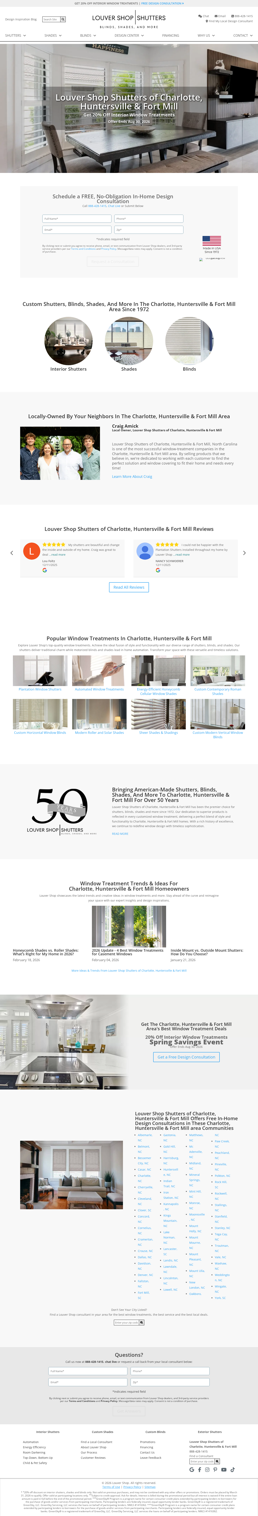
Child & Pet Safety (35, 1463)
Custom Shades (102, 1432)
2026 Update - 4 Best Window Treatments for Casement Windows (127, 952)
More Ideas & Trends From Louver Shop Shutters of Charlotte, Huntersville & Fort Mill (129, 970)
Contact (241, 35)
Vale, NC (220, 1257)
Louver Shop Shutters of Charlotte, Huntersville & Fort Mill (177, 430)
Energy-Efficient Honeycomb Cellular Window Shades (158, 691)
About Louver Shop (93, 1447)
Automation (31, 1442)
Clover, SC (144, 1210)
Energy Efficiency (34, 1447)
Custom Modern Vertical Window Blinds (218, 734)
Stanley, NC (222, 1228)
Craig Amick (125, 426)
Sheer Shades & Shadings (158, 732)
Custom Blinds (155, 1432)
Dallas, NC (145, 1257)
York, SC (220, 1298)
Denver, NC (145, 1275)
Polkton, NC (222, 1176)
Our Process (89, 1452)
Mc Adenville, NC (196, 1152)
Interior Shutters (68, 369)
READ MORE (120, 834)
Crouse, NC (145, 1251)
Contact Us (147, 1452)
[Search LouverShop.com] (141, 1322)
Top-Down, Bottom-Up (38, 1458)
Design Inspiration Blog (21, 19)
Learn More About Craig (132, 476)
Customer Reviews (93, 1458)
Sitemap (150, 1487)
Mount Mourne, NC (195, 1242)
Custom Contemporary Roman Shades (218, 691)
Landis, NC (170, 1260)
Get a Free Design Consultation (186, 1057)
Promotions (147, 1442)
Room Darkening (34, 1452)
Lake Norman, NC (169, 1237)
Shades (51, 35)
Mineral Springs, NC (194, 1180)
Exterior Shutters (210, 1432)
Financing (170, 35)
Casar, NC (144, 1169)
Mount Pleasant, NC (195, 1259)
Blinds (86, 35)
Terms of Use (111, 1487)
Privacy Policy (108, 249)
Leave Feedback (150, 1458)
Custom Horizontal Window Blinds (40, 732)
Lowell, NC (170, 1289)
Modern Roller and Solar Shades (99, 732)
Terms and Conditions (83, 249)
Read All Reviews (129, 587)
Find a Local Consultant (96, 1442)
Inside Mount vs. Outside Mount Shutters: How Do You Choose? (207, 952)
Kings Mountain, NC (170, 1220)
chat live (111, 1362)
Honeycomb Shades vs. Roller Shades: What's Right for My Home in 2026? (46, 952)
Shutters (13, 35)
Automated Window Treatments (99, 689)
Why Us (204, 35)
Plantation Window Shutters (40, 689)
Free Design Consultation (161, 3)
